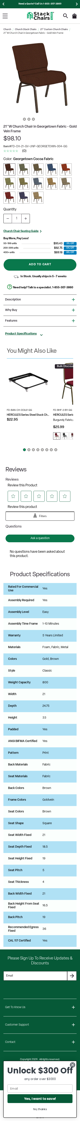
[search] (65, 15)
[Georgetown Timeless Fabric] (38, 169)
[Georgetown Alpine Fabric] (23, 169)
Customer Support (17, 1024)
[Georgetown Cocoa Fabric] (9, 169)
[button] (40, 77)
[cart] (74, 18)
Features (11, 320)
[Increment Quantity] (25, 218)
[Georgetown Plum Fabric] (23, 198)
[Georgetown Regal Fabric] (66, 169)
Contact (10, 1042)
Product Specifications (21, 333)
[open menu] (5, 16)
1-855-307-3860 (62, 287)
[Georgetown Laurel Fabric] (9, 184)
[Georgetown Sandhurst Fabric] (52, 184)
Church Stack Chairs (25, 29)
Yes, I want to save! (40, 1098)
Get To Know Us (15, 1007)
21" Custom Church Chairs (54, 29)
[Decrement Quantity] (7, 218)
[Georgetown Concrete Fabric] (66, 184)
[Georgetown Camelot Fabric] (38, 184)
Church (7, 29)
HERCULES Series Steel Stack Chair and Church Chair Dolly (28, 415)
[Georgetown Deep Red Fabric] (9, 198)
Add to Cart (40, 264)
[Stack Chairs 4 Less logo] (40, 16)
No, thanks (40, 1109)
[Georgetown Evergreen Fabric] (23, 184)
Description (13, 299)
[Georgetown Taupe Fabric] (38, 198)
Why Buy (11, 310)
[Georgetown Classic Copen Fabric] (52, 169)
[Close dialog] (73, 1065)
